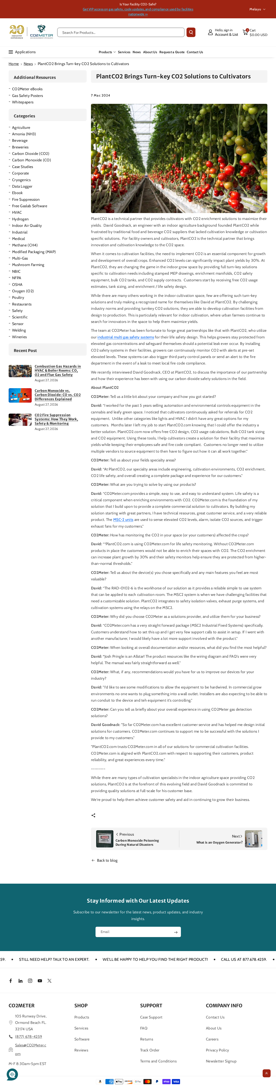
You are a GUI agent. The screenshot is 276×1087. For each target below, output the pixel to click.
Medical (18, 238)
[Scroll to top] (267, 1073)
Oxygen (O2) (23, 291)
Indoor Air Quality (27, 225)
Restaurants (21, 304)
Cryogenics (21, 180)
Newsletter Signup (221, 1061)
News (28, 63)
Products (105, 52)
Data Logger (22, 186)
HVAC (17, 212)
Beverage (20, 140)
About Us (213, 1028)
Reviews (81, 1050)
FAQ (143, 1028)
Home (14, 63)
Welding (19, 330)
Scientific (20, 317)
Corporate (20, 173)
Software (81, 1039)
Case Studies (22, 166)
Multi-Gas (20, 258)
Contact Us (215, 1017)
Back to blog (107, 860)
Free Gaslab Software (29, 206)
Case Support (151, 1017)
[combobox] (121, 32)
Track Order (149, 1050)
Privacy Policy (217, 1050)
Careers (212, 1039)
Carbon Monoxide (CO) (31, 160)
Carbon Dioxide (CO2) (30, 153)
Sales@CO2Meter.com (30, 1049)
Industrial (19, 232)
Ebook (17, 192)
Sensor (18, 323)
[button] (254, 32)
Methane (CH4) (25, 245)
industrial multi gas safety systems (125, 337)
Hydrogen (20, 219)
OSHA (17, 284)
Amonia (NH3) (24, 134)
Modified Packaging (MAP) (34, 251)
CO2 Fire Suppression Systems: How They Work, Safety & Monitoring (56, 419)
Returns (146, 1039)
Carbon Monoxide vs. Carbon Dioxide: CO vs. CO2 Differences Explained (58, 395)
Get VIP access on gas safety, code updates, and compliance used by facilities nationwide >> (138, 11)
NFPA (16, 278)
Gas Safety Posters (27, 95)
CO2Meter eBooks (27, 89)
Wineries (19, 337)
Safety (17, 310)
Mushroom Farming (28, 264)
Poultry (18, 297)
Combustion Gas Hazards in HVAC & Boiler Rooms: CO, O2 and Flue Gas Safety (58, 370)
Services (81, 1028)
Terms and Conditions (158, 1061)
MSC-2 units (123, 519)
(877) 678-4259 (28, 1036)
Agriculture (21, 127)
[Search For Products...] (191, 32)
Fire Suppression (26, 199)
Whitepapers (22, 102)
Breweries (20, 147)
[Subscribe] (175, 932)
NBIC (16, 271)
